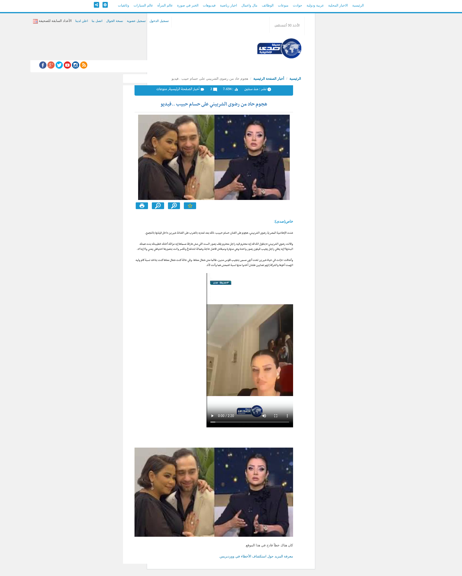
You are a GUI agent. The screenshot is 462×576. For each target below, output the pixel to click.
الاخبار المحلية (338, 5)
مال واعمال (249, 5)
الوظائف (268, 5)
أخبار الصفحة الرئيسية (268, 78)
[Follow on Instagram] (75, 65)
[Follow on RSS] (83, 65)
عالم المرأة (165, 5)
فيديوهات (209, 5)
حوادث (297, 5)
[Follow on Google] (50, 65)
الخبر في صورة (188, 5)
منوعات (283, 5)
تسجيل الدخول (159, 21)
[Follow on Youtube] (67, 65)
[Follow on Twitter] (59, 65)
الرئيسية (358, 5)
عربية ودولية (315, 5)
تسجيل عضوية (136, 21)
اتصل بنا (97, 21)
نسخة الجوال (114, 21)
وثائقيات (123, 5)
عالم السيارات (143, 5)
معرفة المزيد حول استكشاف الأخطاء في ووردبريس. (256, 556)
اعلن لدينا (81, 21)
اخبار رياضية (228, 5)
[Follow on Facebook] (42, 65)
